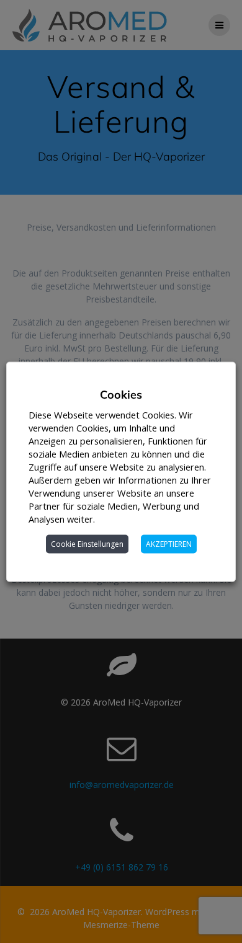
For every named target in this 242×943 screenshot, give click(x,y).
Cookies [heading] (121, 394)
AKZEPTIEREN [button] (169, 543)
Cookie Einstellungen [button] (87, 543)
